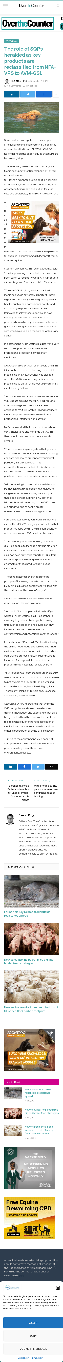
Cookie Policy (23, 1357)
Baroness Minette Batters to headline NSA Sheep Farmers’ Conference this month (18, 792)
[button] (58, 1287)
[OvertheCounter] (31, 5)
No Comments (14, 85)
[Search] (58, 5)
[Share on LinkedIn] (11, 94)
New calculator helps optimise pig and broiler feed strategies (28, 961)
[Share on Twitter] (28, 94)
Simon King (20, 81)
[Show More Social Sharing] (55, 94)
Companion (11, 41)
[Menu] (5, 5)
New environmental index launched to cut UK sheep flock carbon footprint (31, 1009)
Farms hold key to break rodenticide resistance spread (27, 913)
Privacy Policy (37, 1357)
